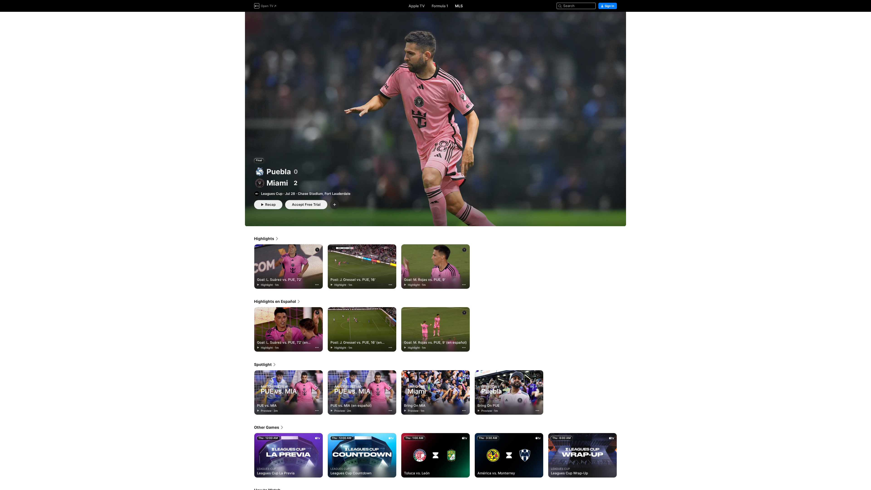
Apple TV (417, 6)
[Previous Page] (249, 455)
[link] (266, 238)
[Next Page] (621, 455)
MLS (459, 6)
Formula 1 (440, 6)
